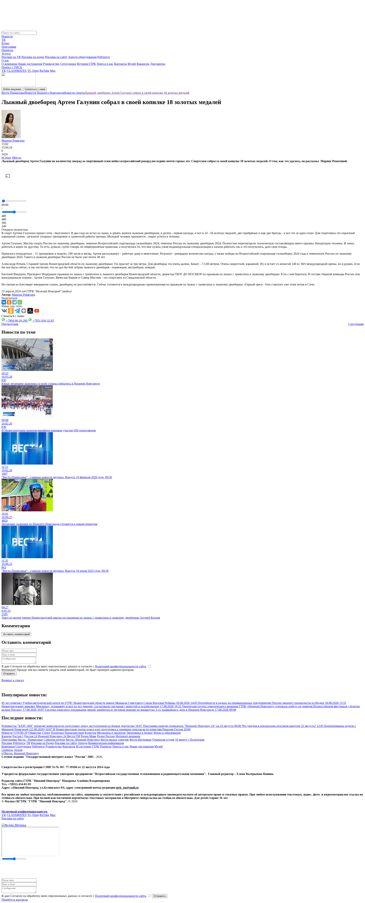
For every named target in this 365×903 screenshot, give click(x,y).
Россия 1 (18, 736)
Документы (157, 63)
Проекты (7, 50)
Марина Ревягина (13, 140)
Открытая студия (163, 739)
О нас (5, 60)
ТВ (4, 39)
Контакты (120, 63)
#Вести (16, 157)
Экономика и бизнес (139, 732)
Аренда (82, 743)
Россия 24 (30, 736)
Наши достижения (30, 63)
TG (29, 70)
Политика (57, 732)
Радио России (106, 736)
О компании (9, 63)
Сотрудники (68, 63)
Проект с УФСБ (12, 67)
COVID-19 (20, 732)
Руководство (51, 63)
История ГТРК (86, 63)
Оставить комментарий (16, 634)
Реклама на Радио (42, 743)
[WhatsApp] (19, 302)
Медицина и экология (111, 732)
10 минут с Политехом (189, 739)
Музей (132, 63)
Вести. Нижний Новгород (83, 739)
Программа (9, 46)
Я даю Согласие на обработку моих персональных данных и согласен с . (75, 666)
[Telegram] (14, 302)
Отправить (9, 673)
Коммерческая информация (106, 743)
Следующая (355, 324)
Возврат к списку (13, 680)
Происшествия (74, 732)
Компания (8, 746)
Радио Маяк (88, 736)
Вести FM (73, 736)
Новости (7, 36)
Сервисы (7, 750)
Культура (90, 732)
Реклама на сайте (56, 57)
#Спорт (6, 157)
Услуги (6, 53)
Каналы (7, 736)
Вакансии (143, 63)
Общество (34, 732)
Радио (5, 43)
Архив (18, 750)
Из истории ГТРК (87, 746)
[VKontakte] (4, 302)
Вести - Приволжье (30, 739)
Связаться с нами (35, 89)
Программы (9, 739)
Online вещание (12, 89)
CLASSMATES (17, 70)
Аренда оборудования (82, 57)
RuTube (44, 70)
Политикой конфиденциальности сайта (120, 666)
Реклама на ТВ (11, 57)
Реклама (7, 743)
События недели (54, 739)
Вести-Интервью (140, 739)
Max (53, 70)
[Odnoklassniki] (9, 302)
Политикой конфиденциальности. (25, 811)
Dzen (35, 70)
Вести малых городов (115, 739)
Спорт (46, 732)
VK (4, 70)
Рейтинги (103, 57)
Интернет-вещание (128, 736)
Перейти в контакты (15, 899)
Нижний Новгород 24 (52, 736)
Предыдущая (10, 324)
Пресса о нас (105, 63)
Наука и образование (167, 732)
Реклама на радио (32, 57)
